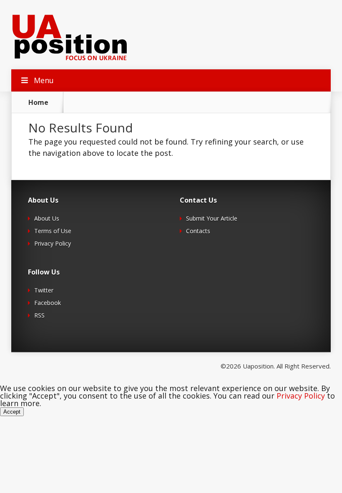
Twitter (43, 290)
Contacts (198, 231)
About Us (46, 218)
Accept (11, 412)
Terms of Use (52, 231)
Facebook (47, 303)
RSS (39, 315)
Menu (44, 80)
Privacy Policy (52, 243)
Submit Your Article (211, 218)
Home (38, 102)
